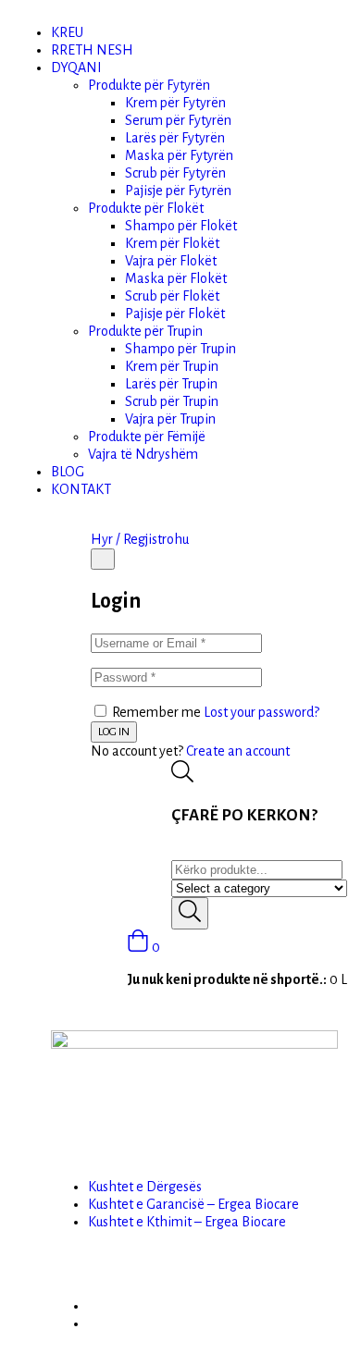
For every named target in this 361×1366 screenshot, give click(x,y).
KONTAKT (81, 489)
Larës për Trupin (171, 383)
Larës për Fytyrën (175, 137)
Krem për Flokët (172, 243)
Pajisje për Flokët (175, 313)
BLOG (67, 471)
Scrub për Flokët (172, 296)
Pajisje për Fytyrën (178, 190)
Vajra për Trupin (170, 419)
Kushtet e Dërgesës (145, 1186)
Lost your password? (261, 712)
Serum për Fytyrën (178, 120)
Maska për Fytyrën (179, 155)
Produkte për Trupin (145, 331)
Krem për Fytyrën (175, 102)
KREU (67, 32)
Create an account (238, 751)
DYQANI (76, 67)
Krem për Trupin (171, 366)
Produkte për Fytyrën (149, 85)
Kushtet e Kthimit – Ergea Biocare (187, 1221)
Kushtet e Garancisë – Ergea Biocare (193, 1204)
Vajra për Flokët (171, 260)
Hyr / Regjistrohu (140, 539)
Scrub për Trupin (171, 401)
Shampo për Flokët (181, 225)
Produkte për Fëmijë (146, 436)
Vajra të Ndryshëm (143, 454)
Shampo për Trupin (180, 348)
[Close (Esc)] (103, 559)
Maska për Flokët (176, 278)
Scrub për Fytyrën (175, 173)
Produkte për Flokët (146, 208)
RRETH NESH (92, 50)
